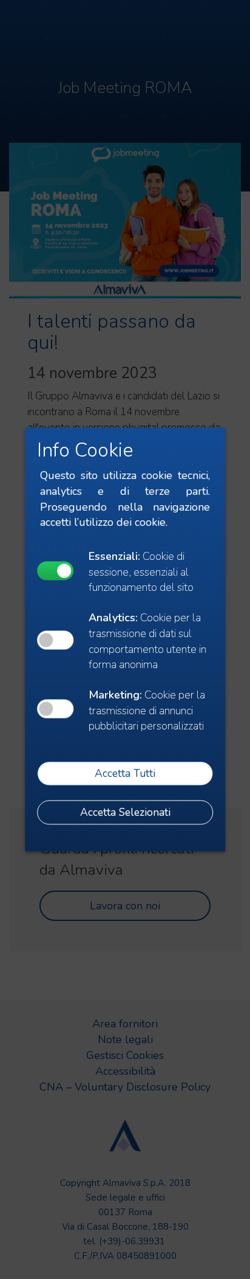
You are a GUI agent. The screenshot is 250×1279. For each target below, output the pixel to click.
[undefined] (55, 570)
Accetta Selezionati (125, 812)
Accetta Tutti (125, 773)
